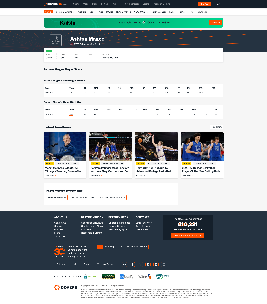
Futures (109, 12)
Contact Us (60, 222)
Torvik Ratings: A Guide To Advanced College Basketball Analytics (153, 169)
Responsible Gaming (91, 232)
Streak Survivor (144, 222)
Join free (204, 4)
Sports (76, 4)
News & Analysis (123, 12)
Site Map (61, 264)
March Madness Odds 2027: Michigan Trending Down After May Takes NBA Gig (63, 169)
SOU (71, 93)
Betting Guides (92, 217)
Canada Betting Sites (119, 222)
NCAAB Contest (141, 12)
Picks (94, 4)
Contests (142, 217)
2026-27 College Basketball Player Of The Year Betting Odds (201, 169)
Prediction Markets (161, 4)
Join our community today (188, 235)
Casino (146, 4)
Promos (115, 4)
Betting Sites (118, 217)
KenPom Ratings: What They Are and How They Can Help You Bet (110, 169)
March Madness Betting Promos (112, 197)
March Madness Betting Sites (83, 197)
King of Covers (143, 226)
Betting (104, 4)
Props (100, 12)
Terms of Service (106, 264)
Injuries (172, 12)
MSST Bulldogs (81, 44)
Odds (85, 4)
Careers (58, 226)
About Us (60, 217)
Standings (202, 12)
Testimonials (60, 236)
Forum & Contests (131, 4)
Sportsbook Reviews (92, 222)
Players (191, 12)
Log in (218, 4)
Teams (181, 12)
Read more (217, 127)
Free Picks (81, 12)
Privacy (87, 264)
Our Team (59, 229)
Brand (57, 232)
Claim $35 (215, 22)
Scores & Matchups (65, 12)
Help (74, 264)
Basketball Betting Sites (57, 197)
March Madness (158, 12)
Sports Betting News (92, 226)
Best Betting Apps (117, 229)
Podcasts (86, 229)
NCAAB (48, 12)
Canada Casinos (116, 226)
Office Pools (142, 229)
